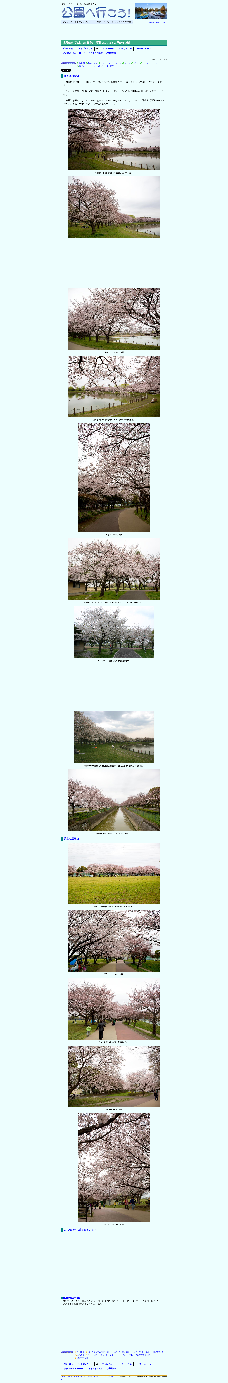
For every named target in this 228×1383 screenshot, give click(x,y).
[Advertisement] (114, 32)
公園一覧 (72, 22)
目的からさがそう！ (86, 22)
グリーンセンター (108, 1355)
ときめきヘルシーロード (74, 53)
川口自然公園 (157, 1352)
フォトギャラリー (85, 48)
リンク (117, 22)
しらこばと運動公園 (120, 1352)
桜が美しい (83, 66)
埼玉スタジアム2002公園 (98, 1352)
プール (136, 63)
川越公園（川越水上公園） (157, 22)
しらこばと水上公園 (140, 1352)
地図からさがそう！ (105, 22)
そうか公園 (92, 1355)
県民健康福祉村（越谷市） (79, 42)
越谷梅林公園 (82, 1358)
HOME (65, 22)
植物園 (82, 63)
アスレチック (108, 48)
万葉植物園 (111, 53)
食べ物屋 (110, 66)
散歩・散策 (92, 63)
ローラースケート (143, 48)
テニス (127, 63)
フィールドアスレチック (111, 63)
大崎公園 (81, 1355)
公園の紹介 (68, 48)
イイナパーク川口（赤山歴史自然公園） (135, 1355)
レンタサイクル (125, 48)
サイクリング (97, 66)
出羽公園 (81, 1352)
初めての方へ (127, 22)
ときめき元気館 (96, 53)
